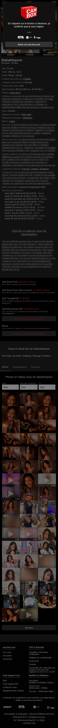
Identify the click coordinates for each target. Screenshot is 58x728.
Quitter (29, 32)
